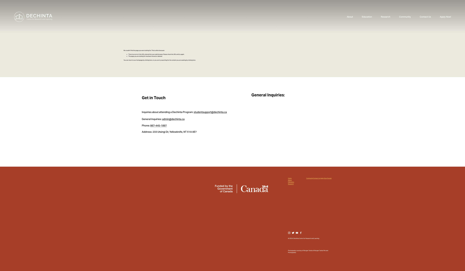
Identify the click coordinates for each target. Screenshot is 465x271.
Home (290, 178)
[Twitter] (293, 233)
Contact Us (316, 178)
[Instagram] (289, 233)
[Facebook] (301, 233)
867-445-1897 (158, 125)
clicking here (148, 60)
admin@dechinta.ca (173, 119)
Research (291, 184)
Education (291, 182)
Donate (329, 178)
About (290, 180)
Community (309, 178)
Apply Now (323, 178)
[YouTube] (297, 233)
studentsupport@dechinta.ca (210, 112)
